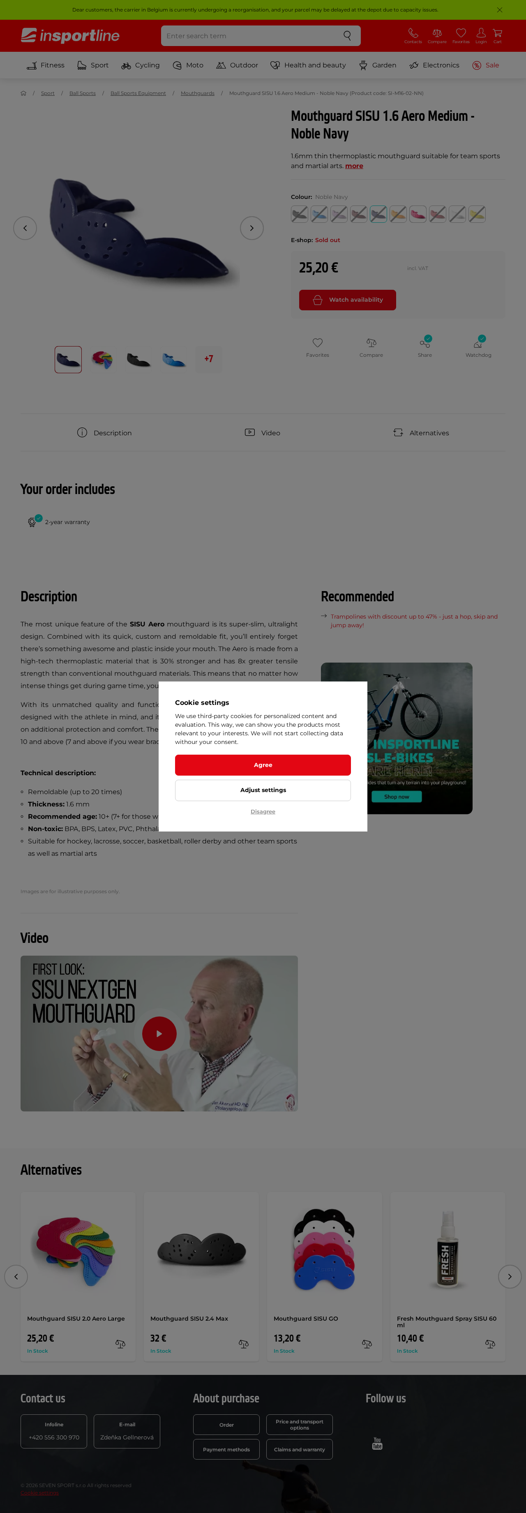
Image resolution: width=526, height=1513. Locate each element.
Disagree (263, 811)
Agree (263, 765)
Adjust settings (263, 790)
